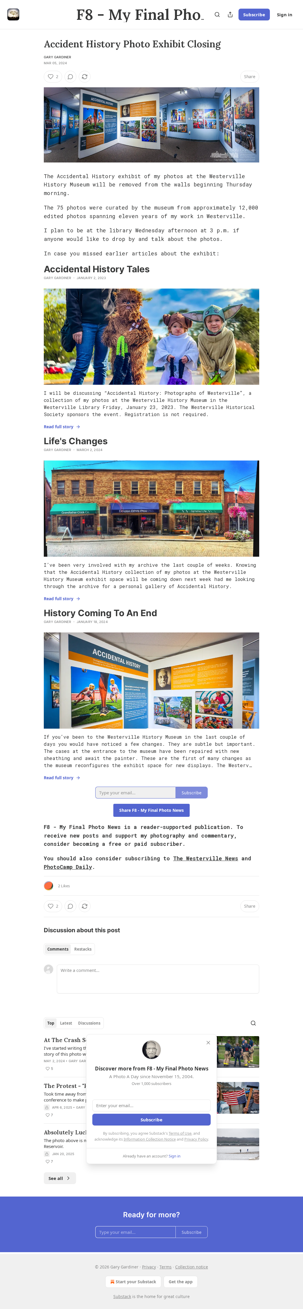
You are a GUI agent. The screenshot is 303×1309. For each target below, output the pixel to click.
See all (56, 1178)
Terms (165, 1267)
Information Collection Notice (150, 1139)
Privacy (149, 1267)
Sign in (284, 14)
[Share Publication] (230, 14)
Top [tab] (50, 1023)
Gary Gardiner (57, 57)
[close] (208, 1042)
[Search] (217, 14)
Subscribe (254, 14)
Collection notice (191, 1267)
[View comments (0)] (70, 77)
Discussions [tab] (89, 1023)
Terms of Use (180, 1133)
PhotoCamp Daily (68, 866)
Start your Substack (136, 1281)
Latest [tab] (66, 1023)
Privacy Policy (196, 1139)
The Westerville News (205, 858)
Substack (122, 1296)
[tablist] (69, 949)
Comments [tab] (57, 949)
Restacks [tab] (82, 949)
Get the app (181, 1281)
